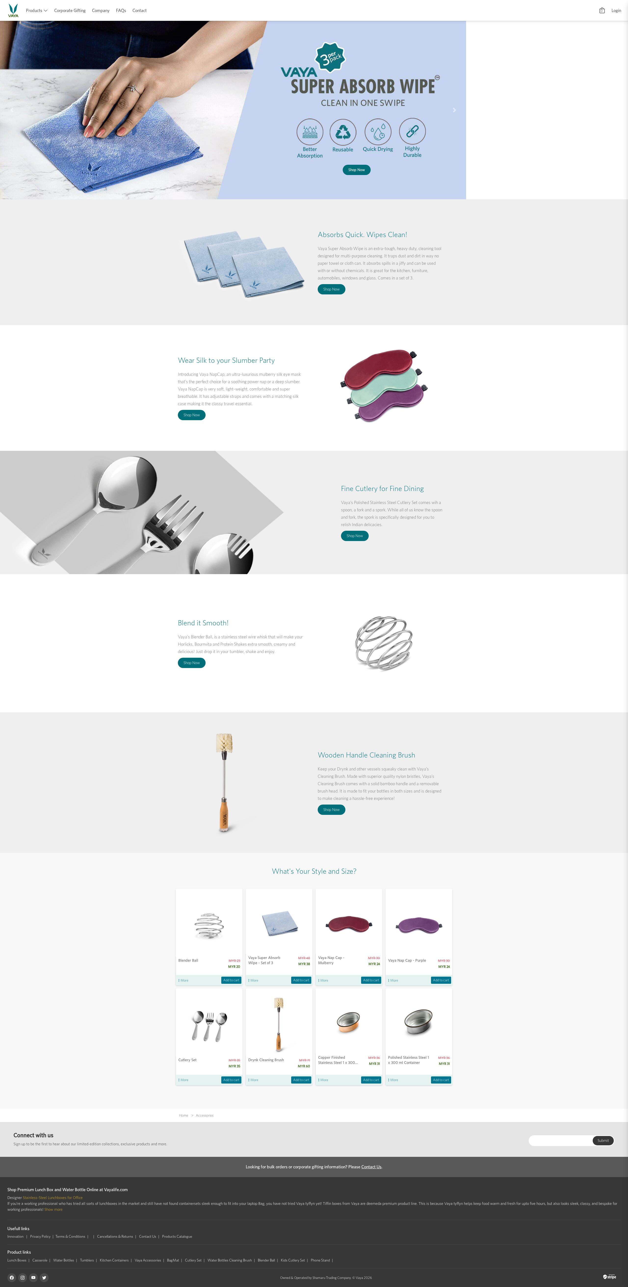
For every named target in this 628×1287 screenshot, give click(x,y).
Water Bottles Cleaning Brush (230, 1260)
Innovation (15, 1236)
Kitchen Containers (114, 1260)
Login (616, 10)
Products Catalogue (177, 1236)
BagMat (173, 1260)
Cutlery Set (193, 1260)
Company (101, 10)
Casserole (39, 1260)
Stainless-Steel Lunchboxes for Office (53, 1197)
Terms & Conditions (70, 1236)
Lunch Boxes (16, 1260)
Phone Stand (320, 1260)
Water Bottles (63, 1260)
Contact (139, 10)
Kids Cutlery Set (293, 1260)
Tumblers (87, 1260)
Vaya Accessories (148, 1260)
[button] (15, 110)
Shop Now (529, 142)
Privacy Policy (40, 1236)
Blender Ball (266, 1260)
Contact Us (371, 1166)
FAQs (121, 10)
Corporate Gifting (70, 10)
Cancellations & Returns (115, 1236)
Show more (53, 1209)
